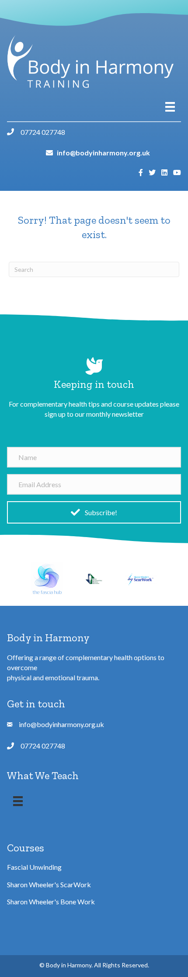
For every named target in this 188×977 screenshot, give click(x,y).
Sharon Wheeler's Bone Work (51, 901)
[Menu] (170, 106)
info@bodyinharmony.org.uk (103, 152)
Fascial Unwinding (34, 867)
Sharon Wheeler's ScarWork (49, 884)
